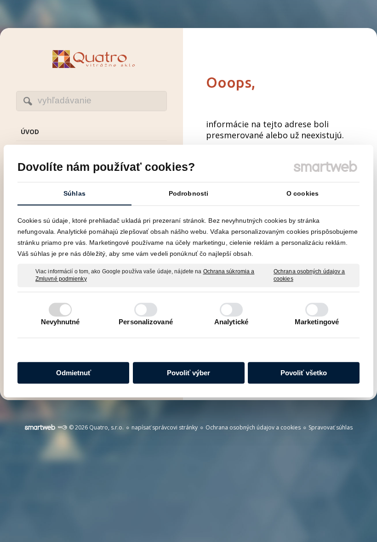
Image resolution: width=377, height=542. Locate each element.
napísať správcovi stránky (164, 427)
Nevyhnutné (60, 322)
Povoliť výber (188, 373)
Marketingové (317, 322)
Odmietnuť (73, 373)
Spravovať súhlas (330, 427)
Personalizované (146, 322)
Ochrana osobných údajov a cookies (309, 275)
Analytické (231, 322)
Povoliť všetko (303, 373)
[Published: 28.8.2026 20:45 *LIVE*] (62, 427)
